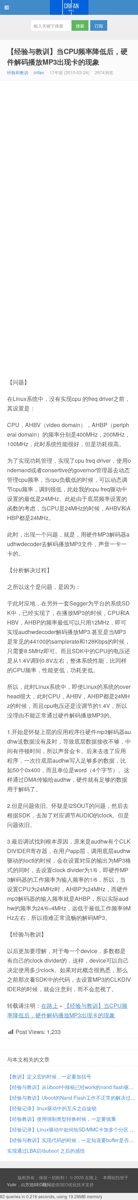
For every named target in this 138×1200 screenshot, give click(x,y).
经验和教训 (17, 72)
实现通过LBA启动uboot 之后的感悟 (46, 1150)
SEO (63, 1184)
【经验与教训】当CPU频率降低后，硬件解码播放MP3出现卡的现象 (67, 56)
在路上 (69, 7)
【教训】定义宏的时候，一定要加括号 (49, 1076)
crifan (39, 72)
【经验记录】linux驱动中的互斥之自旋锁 (52, 1108)
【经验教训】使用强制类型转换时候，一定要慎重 (61, 1118)
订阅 (98, 26)
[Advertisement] (69, 153)
